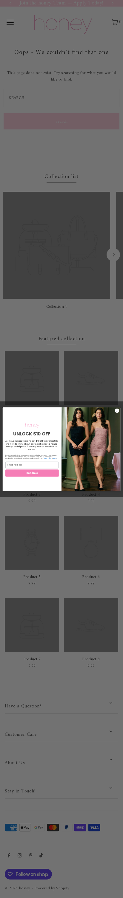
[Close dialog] (117, 410)
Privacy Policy (47, 458)
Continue (32, 472)
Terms (54, 458)
